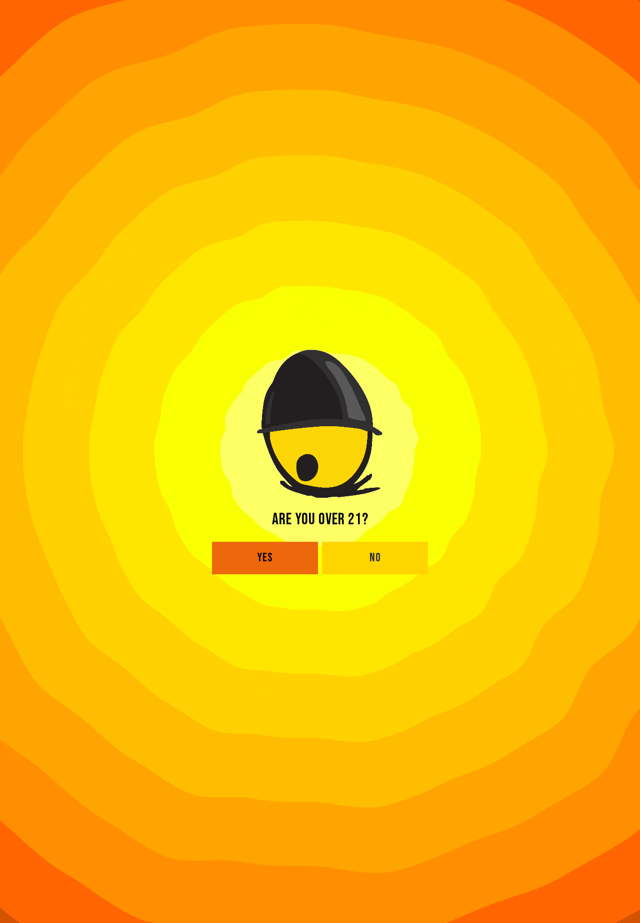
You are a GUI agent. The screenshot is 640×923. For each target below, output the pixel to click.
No (375, 557)
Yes (265, 557)
